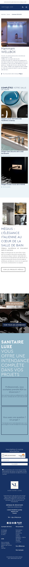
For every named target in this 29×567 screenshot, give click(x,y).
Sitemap (3, 548)
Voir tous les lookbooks (14, 325)
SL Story (3, 534)
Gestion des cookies (6, 545)
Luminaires (18, 541)
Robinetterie (19, 530)
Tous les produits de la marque (13, 73)
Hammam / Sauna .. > (6, 14)
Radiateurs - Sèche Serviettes (21, 538)
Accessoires (19, 533)
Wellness (18, 536)
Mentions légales (5, 543)
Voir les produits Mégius (13, 269)
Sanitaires (18, 531)
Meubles (18, 540)
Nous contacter (5, 542)
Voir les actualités (14, 304)
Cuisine (17, 534)
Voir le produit (6, 123)
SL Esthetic (4, 531)
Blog (2, 546)
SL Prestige (4, 530)
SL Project (3, 533)
